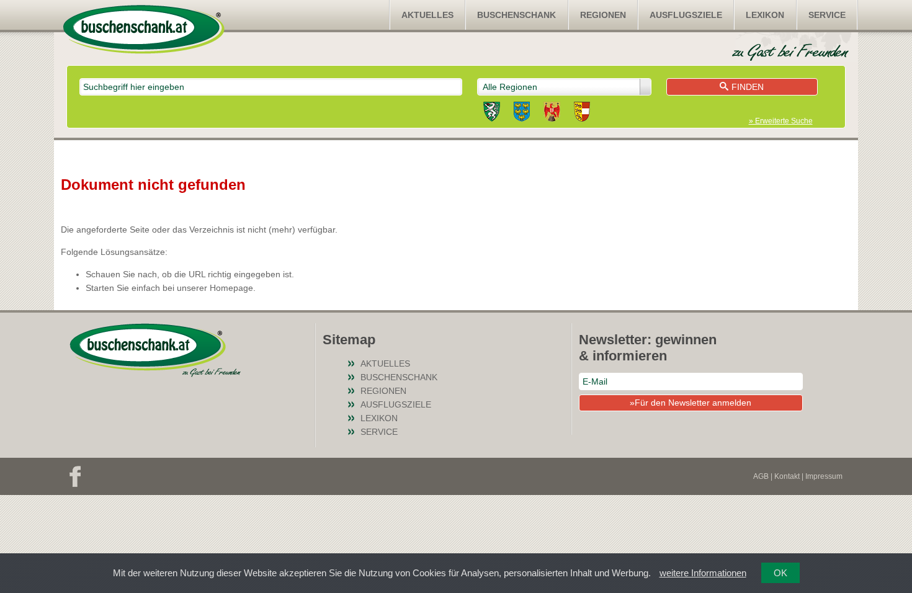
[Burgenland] (551, 113)
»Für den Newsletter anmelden (690, 403)
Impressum (824, 476)
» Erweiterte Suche (781, 121)
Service (827, 15)
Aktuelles (427, 15)
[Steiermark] (491, 113)
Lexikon (765, 15)
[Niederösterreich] (522, 113)
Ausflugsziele (686, 15)
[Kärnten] (582, 113)
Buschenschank (516, 15)
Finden (747, 87)
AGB (761, 476)
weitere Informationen (702, 573)
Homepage (231, 288)
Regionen (603, 15)
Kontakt (787, 476)
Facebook (75, 476)
